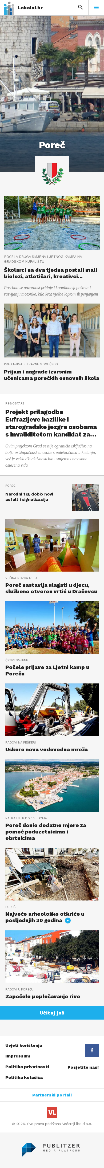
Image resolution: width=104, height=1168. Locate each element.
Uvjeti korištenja (23, 1045)
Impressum (17, 1056)
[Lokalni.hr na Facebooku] (92, 1050)
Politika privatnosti (27, 1066)
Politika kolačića (24, 1077)
